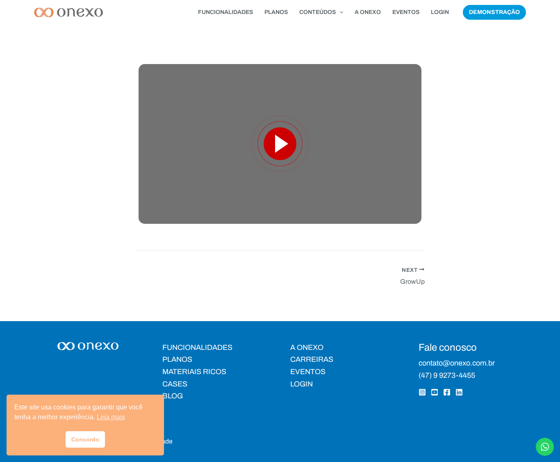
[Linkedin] (459, 392)
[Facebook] (447, 392)
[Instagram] (422, 392)
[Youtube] (434, 392)
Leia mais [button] (111, 417)
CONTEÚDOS (317, 12)
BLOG (172, 396)
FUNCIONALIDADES (225, 12)
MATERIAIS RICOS (194, 372)
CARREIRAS (311, 359)
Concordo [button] (85, 439)
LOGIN (440, 12)
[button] (339, 12)
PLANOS (276, 12)
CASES (174, 384)
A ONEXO (368, 12)
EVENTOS (405, 12)
